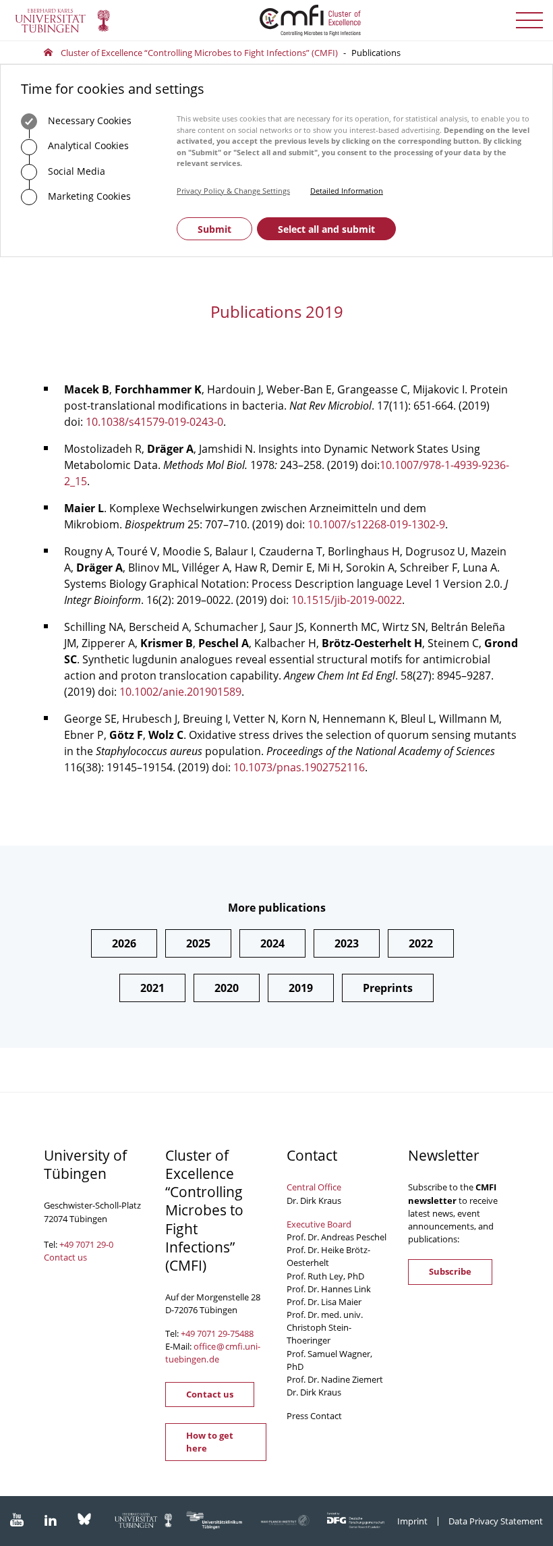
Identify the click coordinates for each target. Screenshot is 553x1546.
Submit (214, 229)
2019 (301, 988)
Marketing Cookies (88, 196)
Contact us (65, 1257)
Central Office (314, 1187)
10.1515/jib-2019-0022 (346, 599)
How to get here (209, 1441)
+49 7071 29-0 (86, 1244)
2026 (124, 943)
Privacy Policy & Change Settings (233, 191)
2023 (346, 943)
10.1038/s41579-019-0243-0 (154, 421)
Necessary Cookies (88, 120)
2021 (152, 988)
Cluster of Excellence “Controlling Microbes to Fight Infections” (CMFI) (199, 53)
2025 (198, 943)
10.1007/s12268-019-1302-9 (376, 524)
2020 (226, 988)
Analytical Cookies (87, 145)
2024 (272, 943)
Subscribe (450, 1271)
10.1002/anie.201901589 (180, 691)
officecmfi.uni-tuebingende (212, 1352)
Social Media (75, 171)
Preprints (388, 988)
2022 (421, 943)
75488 (242, 1333)
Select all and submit (326, 229)
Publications (376, 53)
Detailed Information (346, 191)
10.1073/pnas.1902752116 (299, 767)
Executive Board (319, 1224)
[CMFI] (276, 20)
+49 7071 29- (205, 1333)
